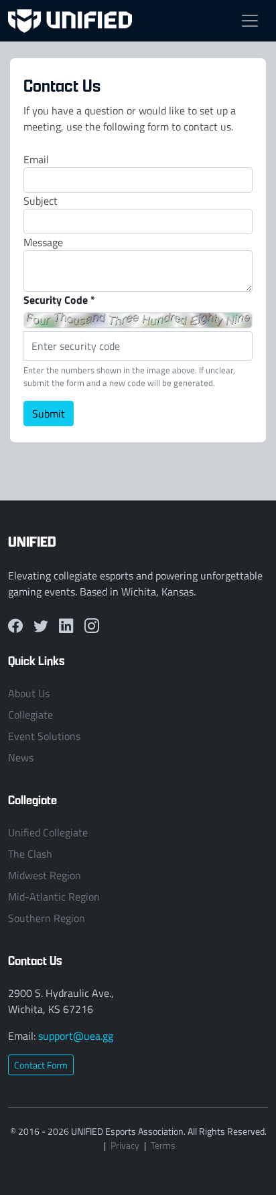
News (20, 757)
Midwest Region (44, 875)
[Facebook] (15, 626)
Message (43, 242)
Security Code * (59, 299)
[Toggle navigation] (250, 20)
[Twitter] (40, 626)
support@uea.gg (75, 1035)
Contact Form (41, 1065)
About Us (29, 693)
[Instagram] (91, 626)
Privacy (125, 1145)
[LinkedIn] (66, 626)
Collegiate (30, 714)
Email (36, 159)
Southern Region (46, 918)
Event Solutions (44, 736)
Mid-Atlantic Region (54, 896)
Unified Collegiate (48, 832)
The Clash (30, 853)
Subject (40, 200)
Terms (163, 1145)
